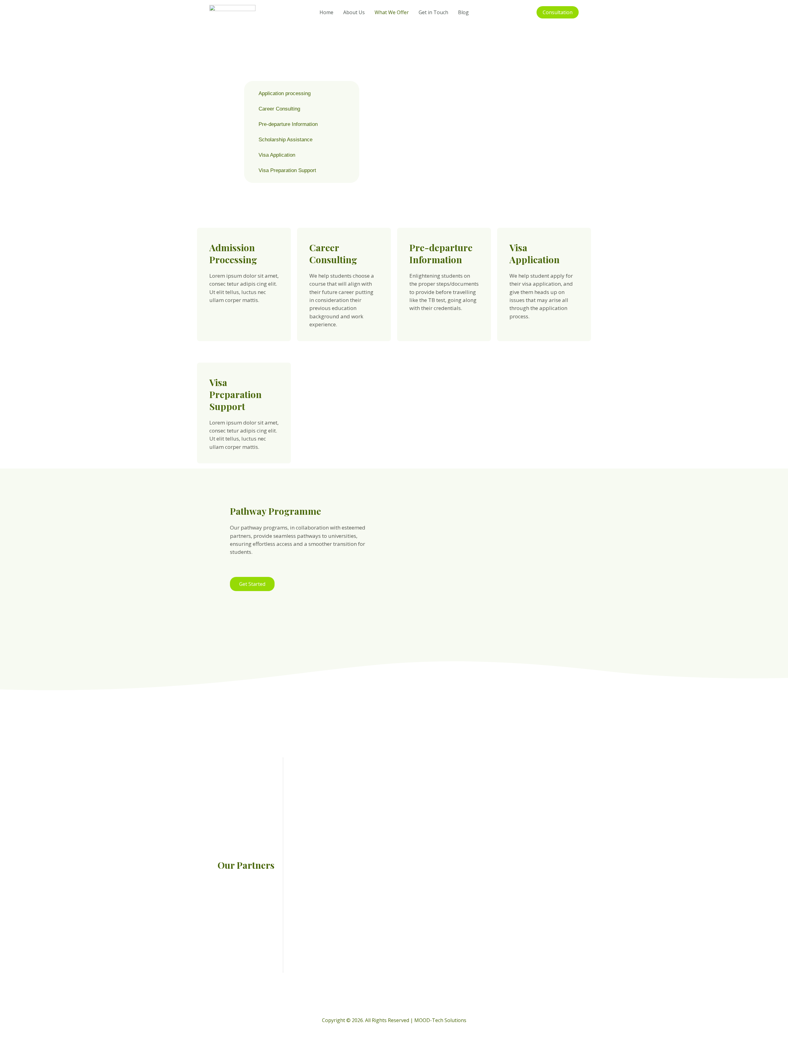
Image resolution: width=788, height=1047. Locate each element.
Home (326, 12)
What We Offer (392, 12)
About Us (354, 12)
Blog (463, 12)
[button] (558, 12)
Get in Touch (433, 12)
